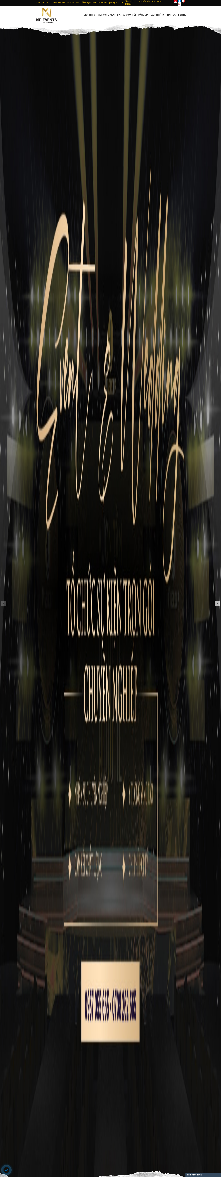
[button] (3, 603)
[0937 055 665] (6, 1170)
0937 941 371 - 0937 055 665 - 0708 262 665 (58, 2)
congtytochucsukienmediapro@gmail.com (104, 2)
